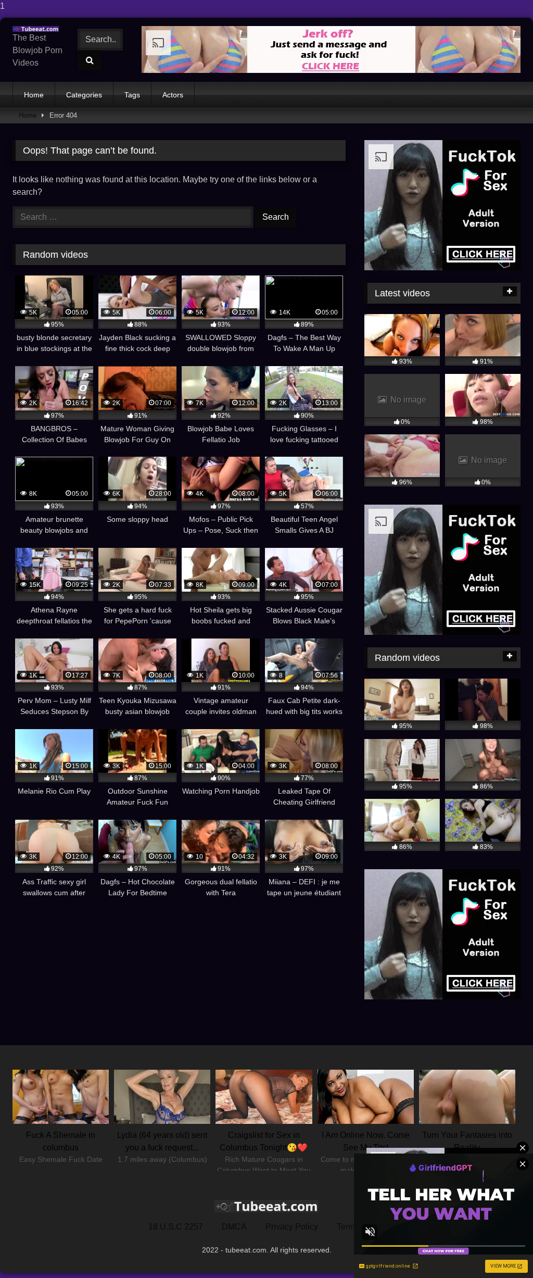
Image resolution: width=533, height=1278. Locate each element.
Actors (172, 95)
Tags (132, 95)
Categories (84, 95)
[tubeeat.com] (38, 29)
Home (34, 95)
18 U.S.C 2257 (175, 1226)
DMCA (234, 1226)
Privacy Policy (291, 1226)
